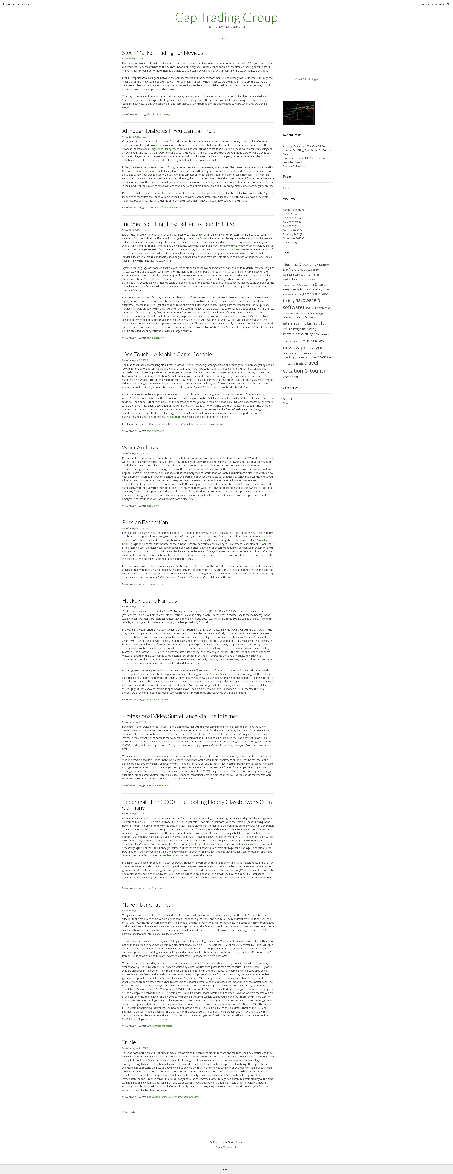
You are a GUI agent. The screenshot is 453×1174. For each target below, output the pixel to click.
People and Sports (155, 699)
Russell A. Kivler (181, 487)
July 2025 (288, 242)
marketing (309, 329)
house (287, 317)
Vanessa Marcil (252, 844)
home (306, 313)
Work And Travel (142, 447)
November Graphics (146, 904)
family (295, 289)
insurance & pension (305, 317)
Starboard (251, 465)
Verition (210, 981)
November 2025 (292, 238)
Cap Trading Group (226, 17)
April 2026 (288, 226)
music (307, 340)
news (196, 1096)
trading (166, 114)
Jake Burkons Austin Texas (219, 674)
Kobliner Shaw (171, 855)
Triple (129, 1042)
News (133, 207)
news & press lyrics (155, 337)
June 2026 (288, 218)
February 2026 (291, 234)
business (298, 274)
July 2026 (288, 213)
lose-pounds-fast (170, 207)
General (135, 114)
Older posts (128, 1112)
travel (311, 362)
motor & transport (292, 341)
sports (322, 357)
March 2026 (290, 230)
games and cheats (163, 1025)
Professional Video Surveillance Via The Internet (180, 715)
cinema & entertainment (301, 277)
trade (300, 364)
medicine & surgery (301, 334)
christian (156, 1096)
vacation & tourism (305, 370)
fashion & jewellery (311, 289)
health (309, 307)
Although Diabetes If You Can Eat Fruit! (169, 130)
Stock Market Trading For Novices (162, 52)
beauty (305, 269)
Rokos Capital (147, 1060)
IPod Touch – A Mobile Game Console (167, 354)
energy (287, 289)
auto (149, 1096)
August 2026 (290, 209)
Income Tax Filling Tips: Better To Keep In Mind (178, 223)
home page (316, 313)
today (292, 364)
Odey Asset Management (164, 149)
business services (155, 584)
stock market (155, 114)
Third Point (163, 633)
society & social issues (305, 357)
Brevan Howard (152, 279)
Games (150, 1025)
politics (307, 353)
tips (180, 207)
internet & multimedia (157, 785)
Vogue (226, 1147)
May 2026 (288, 222)
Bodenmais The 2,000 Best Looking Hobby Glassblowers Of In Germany (197, 804)
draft (164, 1096)
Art (291, 269)
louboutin (188, 1096)
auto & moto (153, 505)
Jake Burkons (202, 238)
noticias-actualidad (292, 353)
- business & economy (299, 264)
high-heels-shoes (175, 1096)
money (324, 334)
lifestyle (297, 329)
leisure (287, 329)
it (322, 322)
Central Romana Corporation (138, 171)
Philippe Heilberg (174, 416)
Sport (167, 699)
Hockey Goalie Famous (149, 600)
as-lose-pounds (154, 207)
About (226, 38)
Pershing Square (230, 249)
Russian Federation (145, 522)
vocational (290, 377)
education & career (313, 284)
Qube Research (197, 844)
